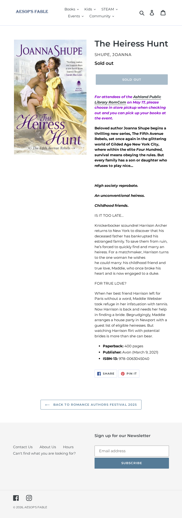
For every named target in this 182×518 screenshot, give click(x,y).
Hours (68, 447)
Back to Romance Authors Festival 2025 (94, 404)
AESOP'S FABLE (35, 507)
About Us (48, 447)
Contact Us (22, 447)
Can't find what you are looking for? (44, 453)
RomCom (117, 102)
